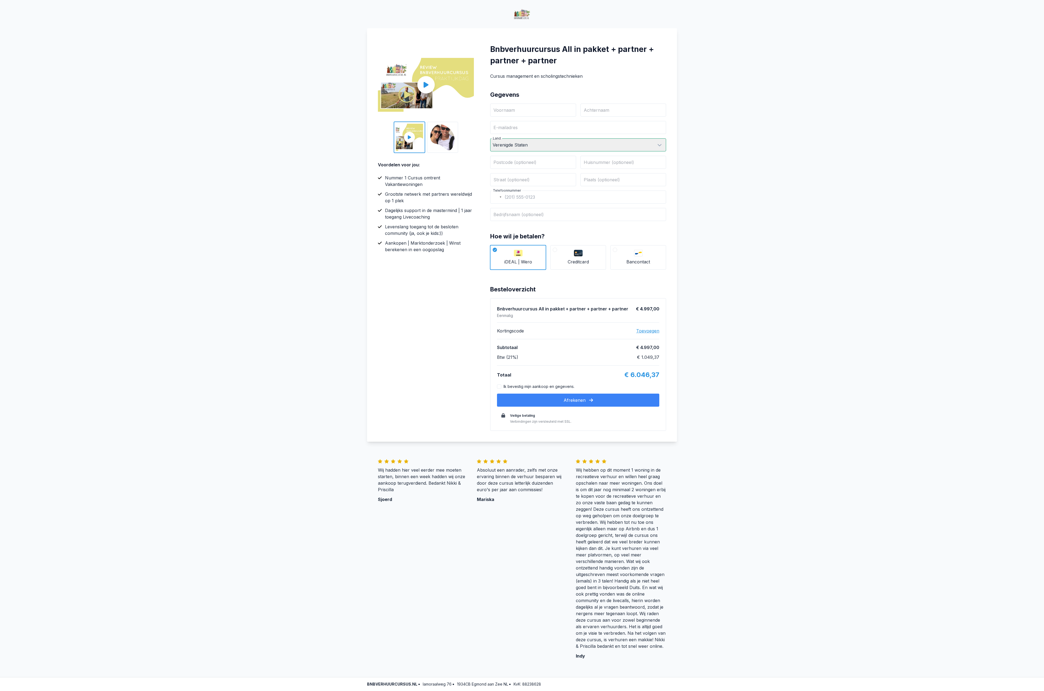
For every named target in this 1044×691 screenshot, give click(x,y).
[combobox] (496, 197)
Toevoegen (647, 331)
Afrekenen (575, 400)
